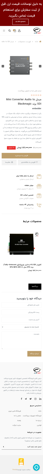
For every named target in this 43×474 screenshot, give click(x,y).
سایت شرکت (16, 425)
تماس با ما (17, 416)
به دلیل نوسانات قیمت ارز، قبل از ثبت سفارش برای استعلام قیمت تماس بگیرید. (21, 10)
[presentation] (40, 66)
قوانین (39, 425)
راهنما (19, 420)
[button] (19, 31)
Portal (15, 470)
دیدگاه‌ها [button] (35, 286)
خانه (39, 411)
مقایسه (8, 162)
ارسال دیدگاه (34, 354)
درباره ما (38, 420)
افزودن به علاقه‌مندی (28, 162)
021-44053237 (20, 22)
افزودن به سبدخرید (21, 156)
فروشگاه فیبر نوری (14, 411)
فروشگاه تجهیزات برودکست (32, 416)
